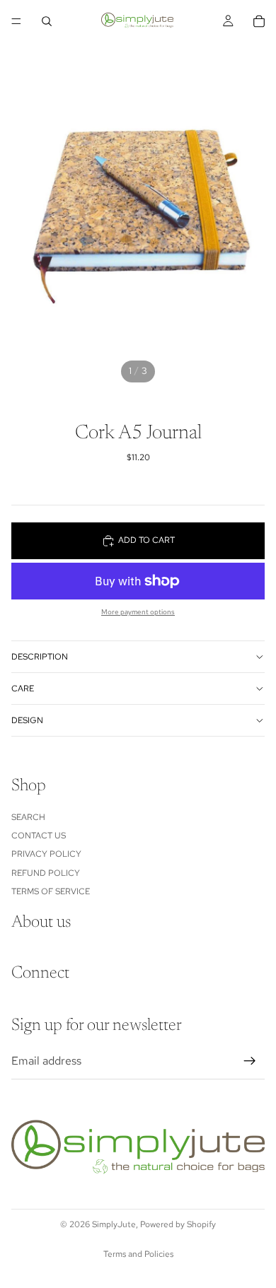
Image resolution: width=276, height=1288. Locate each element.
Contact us (38, 835)
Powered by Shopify (178, 1224)
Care (22, 688)
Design (27, 720)
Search (28, 816)
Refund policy (45, 872)
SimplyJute (114, 1224)
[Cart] (259, 21)
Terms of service (50, 891)
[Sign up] (250, 1061)
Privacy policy (46, 854)
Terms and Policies (138, 1254)
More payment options (138, 611)
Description (39, 656)
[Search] (46, 21)
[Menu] (16, 21)
